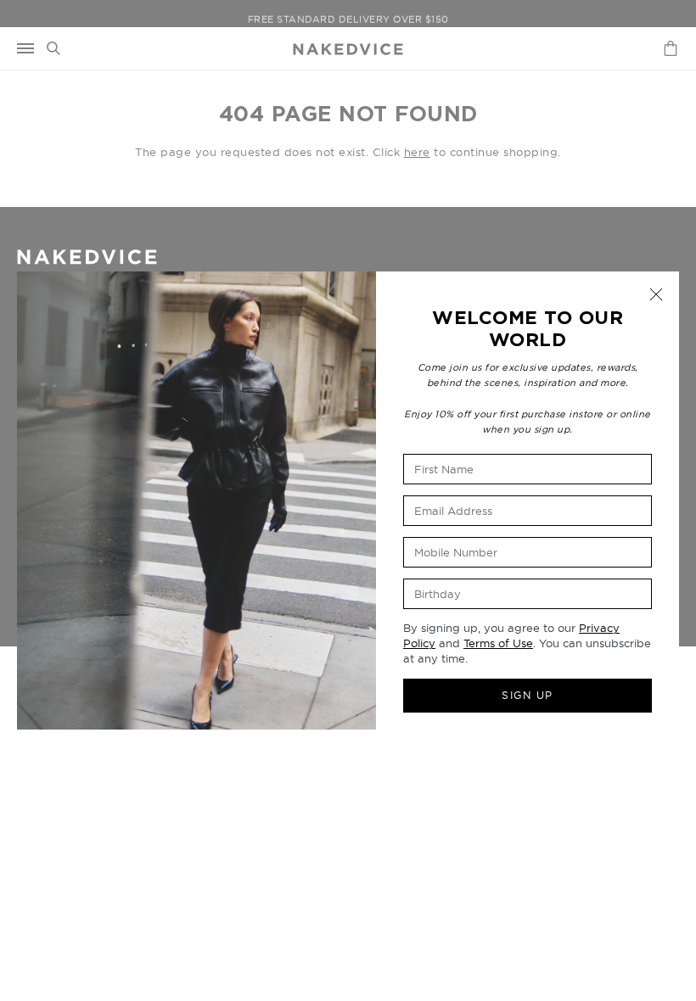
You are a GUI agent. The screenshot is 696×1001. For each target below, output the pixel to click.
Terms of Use (498, 643)
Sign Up (527, 695)
